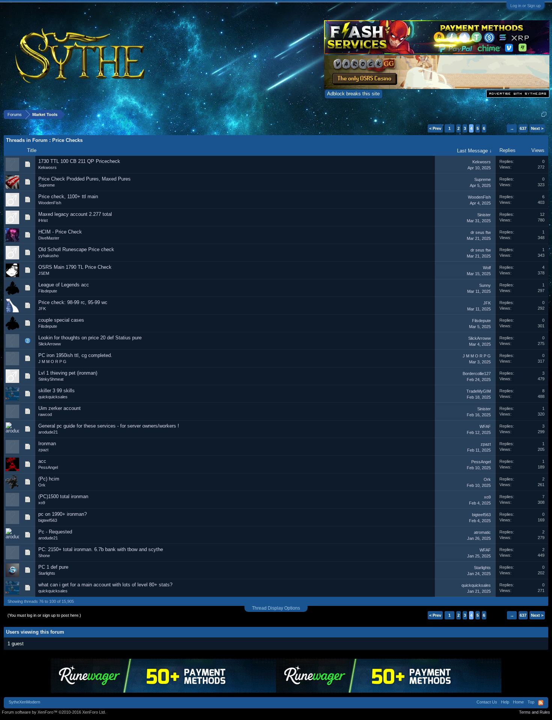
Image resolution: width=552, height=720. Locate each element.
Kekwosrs (47, 167)
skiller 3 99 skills (56, 390)
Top (531, 702)
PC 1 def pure (53, 567)
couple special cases (61, 320)
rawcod (45, 414)
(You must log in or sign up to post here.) (44, 615)
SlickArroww (49, 344)
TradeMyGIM (478, 391)
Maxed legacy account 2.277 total (75, 214)
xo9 (41, 502)
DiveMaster (48, 238)
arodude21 (48, 432)
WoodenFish (49, 202)
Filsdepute (47, 291)
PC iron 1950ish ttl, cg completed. (75, 355)
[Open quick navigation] (543, 114)
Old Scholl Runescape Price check (76, 249)
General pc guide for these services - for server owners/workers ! (108, 426)
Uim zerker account (59, 408)
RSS (540, 702)
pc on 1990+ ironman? (62, 514)
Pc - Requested (55, 532)
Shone (44, 555)
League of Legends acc (63, 285)
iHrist (43, 220)
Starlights (46, 573)
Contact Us (487, 702)
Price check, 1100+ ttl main (68, 196)
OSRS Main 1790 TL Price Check (75, 267)
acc (42, 461)
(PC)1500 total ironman (63, 496)
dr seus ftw (481, 232)
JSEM (43, 273)
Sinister (484, 214)
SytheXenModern (24, 702)
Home (518, 702)
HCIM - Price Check (60, 232)
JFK (42, 308)
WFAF (485, 426)
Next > (537, 128)
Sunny (485, 285)
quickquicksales (53, 397)
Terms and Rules (534, 712)
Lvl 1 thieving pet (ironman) (67, 373)
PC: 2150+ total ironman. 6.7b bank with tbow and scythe (100, 549)
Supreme (46, 185)
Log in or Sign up (525, 5)
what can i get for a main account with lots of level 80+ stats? (105, 584)
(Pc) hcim (48, 479)
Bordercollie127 (477, 373)
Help (505, 702)
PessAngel (48, 467)
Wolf (487, 267)
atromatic (482, 532)
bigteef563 (47, 520)
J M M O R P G (52, 361)
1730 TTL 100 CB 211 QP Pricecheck (79, 161)
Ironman (47, 443)
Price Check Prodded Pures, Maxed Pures (84, 179)
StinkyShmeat (50, 379)
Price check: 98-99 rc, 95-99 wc (72, 302)
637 (523, 128)
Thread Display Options (276, 608)
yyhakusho (48, 255)
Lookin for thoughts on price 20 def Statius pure (90, 337)
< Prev (435, 128)
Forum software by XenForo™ (54, 712)
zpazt (43, 449)
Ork (41, 485)
